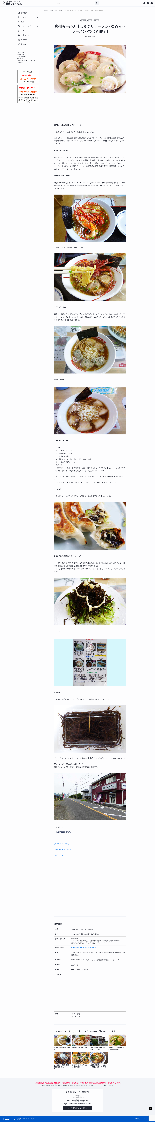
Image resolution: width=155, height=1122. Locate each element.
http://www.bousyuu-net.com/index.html (83, 947)
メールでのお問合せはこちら (77, 1108)
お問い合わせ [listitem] (21, 56)
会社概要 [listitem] (20, 58)
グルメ (90, 20)
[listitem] (144, 3)
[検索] (97, 3)
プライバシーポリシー (29, 1119)
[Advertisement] (90, 108)
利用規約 (19, 1119)
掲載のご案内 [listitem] (21, 52)
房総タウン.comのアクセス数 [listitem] (26, 60)
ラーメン (96, 20)
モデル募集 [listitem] (20, 54)
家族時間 (83, 20)
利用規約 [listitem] (20, 62)
